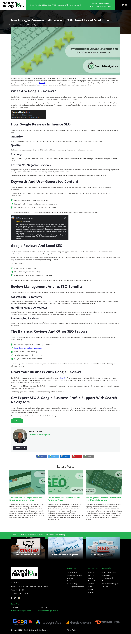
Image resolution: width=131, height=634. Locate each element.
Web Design (69, 5)
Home (32, 5)
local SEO (42, 83)
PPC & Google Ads (58, 5)
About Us (38, 5)
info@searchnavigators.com (101, 6)
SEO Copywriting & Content (75, 587)
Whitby (90, 587)
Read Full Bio (20, 448)
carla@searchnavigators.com (48, 611)
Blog (103, 581)
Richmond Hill (92, 581)
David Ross (12, 25)
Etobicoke (91, 572)
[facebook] (120, 5)
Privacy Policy (71, 630)
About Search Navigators (110, 572)
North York (91, 575)
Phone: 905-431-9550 (18, 590)
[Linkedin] (126, 5)
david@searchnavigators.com (21, 611)
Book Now (17, 421)
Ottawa (90, 578)
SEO (20, 535)
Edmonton (91, 592)
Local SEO (70, 578)
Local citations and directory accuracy (28, 348)
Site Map (105, 587)
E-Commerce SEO (72, 572)
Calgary (90, 589)
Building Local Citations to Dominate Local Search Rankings (103, 498)
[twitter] (123, 5)
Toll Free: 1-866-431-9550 (100, 4)
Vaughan (91, 584)
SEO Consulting (72, 584)
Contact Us (77, 5)
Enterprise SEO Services (74, 575)
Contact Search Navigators (110, 584)
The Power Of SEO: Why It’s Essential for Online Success (65, 498)
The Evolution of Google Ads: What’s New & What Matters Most (26, 498)
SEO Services (46, 5)
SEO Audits (70, 581)
